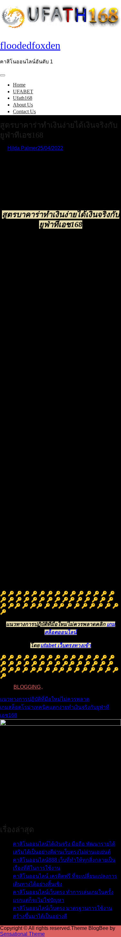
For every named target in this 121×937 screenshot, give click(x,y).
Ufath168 (22, 98)
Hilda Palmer (22, 148)
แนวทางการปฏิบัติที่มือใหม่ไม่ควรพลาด (44, 699)
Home (19, 84)
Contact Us (24, 111)
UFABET (23, 91)
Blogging (27, 687)
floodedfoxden (30, 45)
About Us (23, 104)
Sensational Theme (22, 934)
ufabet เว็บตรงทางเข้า (66, 645)
